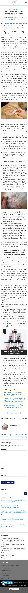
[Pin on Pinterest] (18, 413)
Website (3, 475)
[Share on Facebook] (10, 413)
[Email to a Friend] (15, 413)
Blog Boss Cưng (14, 9)
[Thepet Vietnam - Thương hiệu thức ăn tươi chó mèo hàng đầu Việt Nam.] (14, 2)
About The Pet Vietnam (7, 555)
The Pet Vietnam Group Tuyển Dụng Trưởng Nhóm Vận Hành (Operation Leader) (12, 506)
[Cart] (26, 2)
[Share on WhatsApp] (7, 413)
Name (2, 462)
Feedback (4, 558)
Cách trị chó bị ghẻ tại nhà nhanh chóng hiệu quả (20, 436)
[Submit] (25, 493)
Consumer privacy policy (8, 570)
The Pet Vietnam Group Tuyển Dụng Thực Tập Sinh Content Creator (13, 525)
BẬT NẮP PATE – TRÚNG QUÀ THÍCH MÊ (6, 436)
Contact (3, 553)
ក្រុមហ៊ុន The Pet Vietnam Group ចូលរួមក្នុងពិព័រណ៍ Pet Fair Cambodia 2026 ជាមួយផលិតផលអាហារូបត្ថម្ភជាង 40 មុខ (14, 399)
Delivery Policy (5, 578)
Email (2, 468)
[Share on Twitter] (12, 413)
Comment (4, 449)
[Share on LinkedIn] (20, 413)
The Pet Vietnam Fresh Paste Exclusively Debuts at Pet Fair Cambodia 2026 (13, 394)
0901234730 (9, 544)
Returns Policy (5, 575)
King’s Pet (8, 24)
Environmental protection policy (10, 565)
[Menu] (2, 2)
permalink (15, 419)
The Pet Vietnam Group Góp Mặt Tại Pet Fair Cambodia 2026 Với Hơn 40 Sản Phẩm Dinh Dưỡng (14, 405)
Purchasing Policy (6, 573)
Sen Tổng (21, 17)
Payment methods (6, 568)
